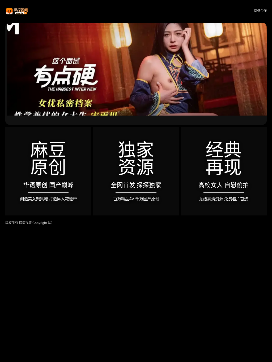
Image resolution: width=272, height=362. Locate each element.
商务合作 (260, 11)
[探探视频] (17, 11)
